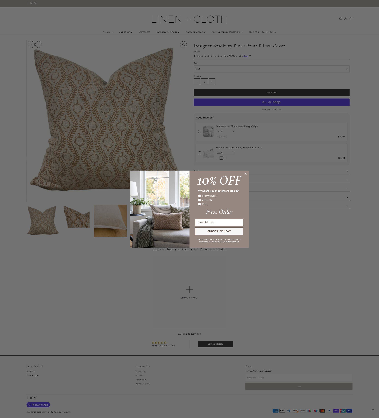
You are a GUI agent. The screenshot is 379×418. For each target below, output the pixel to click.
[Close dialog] (246, 173)
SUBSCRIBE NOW (219, 231)
